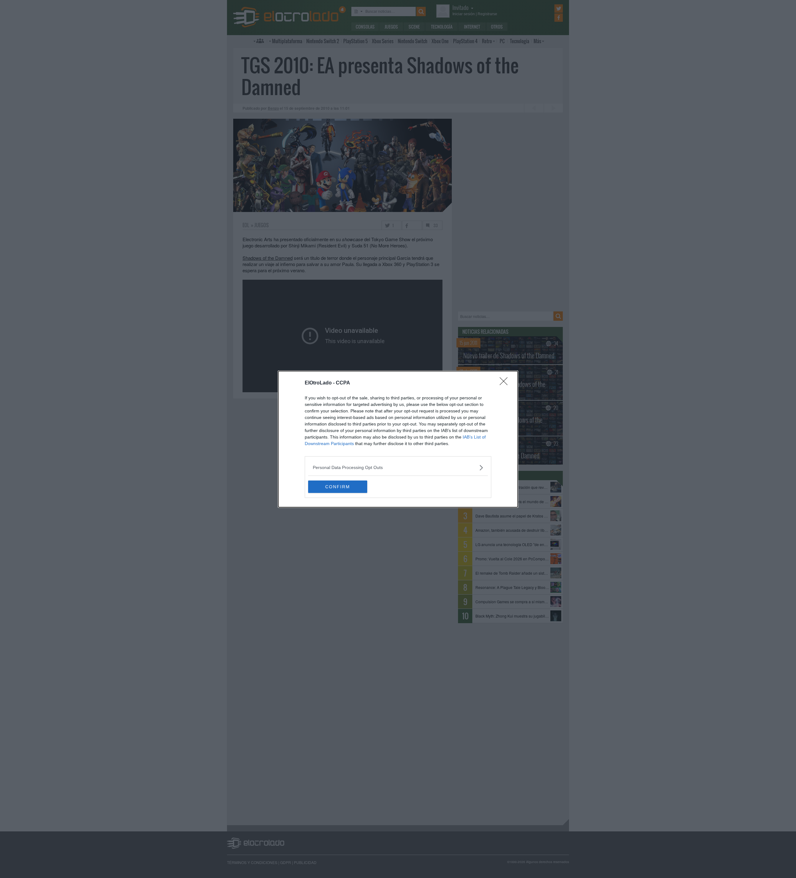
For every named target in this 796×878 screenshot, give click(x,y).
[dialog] (398, 439)
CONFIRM (337, 486)
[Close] (505, 383)
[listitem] (398, 467)
